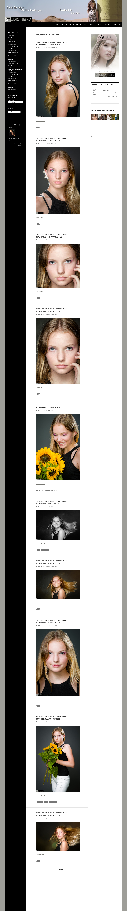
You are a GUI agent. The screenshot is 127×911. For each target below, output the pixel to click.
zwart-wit (45, 549)
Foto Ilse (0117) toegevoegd (48, 44)
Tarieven (92, 24)
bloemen (40, 490)
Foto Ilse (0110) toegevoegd (48, 815)
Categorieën (11, 100)
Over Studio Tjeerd (71, 24)
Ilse (46, 42)
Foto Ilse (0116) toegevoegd (48, 141)
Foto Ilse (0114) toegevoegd (48, 407)
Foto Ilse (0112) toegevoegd (48, 623)
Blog (62, 24)
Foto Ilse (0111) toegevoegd (48, 719)
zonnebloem (53, 490)
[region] (63, 11)
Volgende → (61, 869)
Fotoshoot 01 (40, 42)
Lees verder (40, 121)
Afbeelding (41, 47)
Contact (99, 24)
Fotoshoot (107, 24)
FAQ (115, 24)
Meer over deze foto (15, 148)
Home (57, 24)
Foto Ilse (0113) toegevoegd (48, 563)
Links (119, 24)
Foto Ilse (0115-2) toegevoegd (49, 237)
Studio (50, 42)
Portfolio (83, 24)
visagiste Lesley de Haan (59, 42)
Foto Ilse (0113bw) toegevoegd (49, 504)
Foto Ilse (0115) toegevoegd (48, 311)
